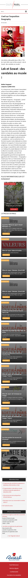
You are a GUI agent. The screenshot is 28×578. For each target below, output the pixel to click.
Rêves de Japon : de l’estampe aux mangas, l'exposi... (11, 417)
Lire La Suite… (6, 233)
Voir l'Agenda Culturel (14, 536)
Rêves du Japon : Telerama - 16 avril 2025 (13, 291)
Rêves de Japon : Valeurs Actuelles (12, 250)
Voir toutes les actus (7, 506)
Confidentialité (14, 572)
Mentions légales (14, 568)
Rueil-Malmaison (14, 565)
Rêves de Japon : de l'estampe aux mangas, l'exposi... (12, 375)
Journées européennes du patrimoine (12, 526)
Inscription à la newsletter (14, 575)
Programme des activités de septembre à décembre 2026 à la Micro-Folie (13, 484)
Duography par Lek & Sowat (14, 206)
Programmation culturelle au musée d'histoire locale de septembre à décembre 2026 (12, 490)
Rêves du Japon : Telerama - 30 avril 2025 (13, 270)
